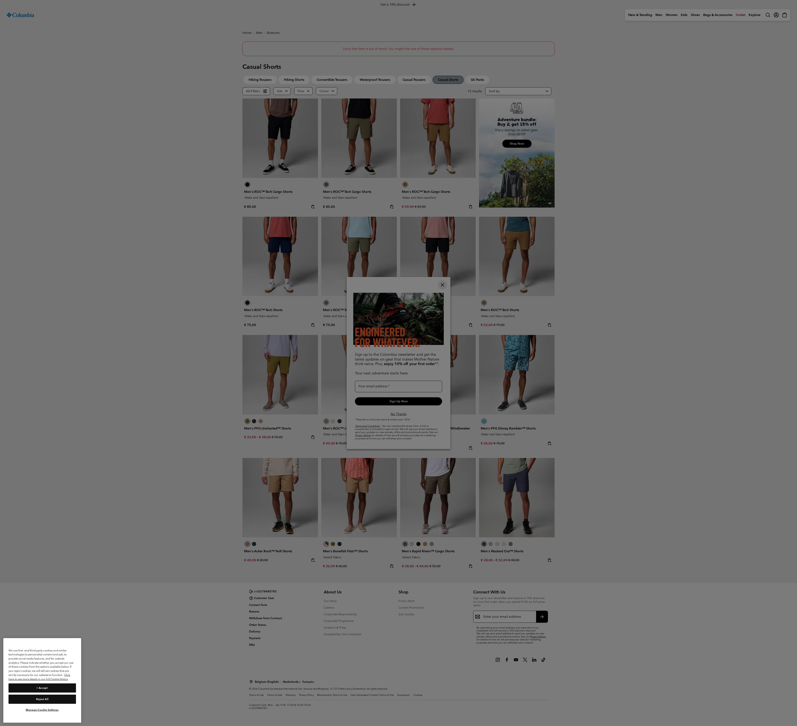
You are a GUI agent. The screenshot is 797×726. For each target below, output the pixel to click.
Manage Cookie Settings (42, 710)
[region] (42, 680)
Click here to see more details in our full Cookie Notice (39, 677)
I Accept (42, 687)
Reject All (42, 699)
